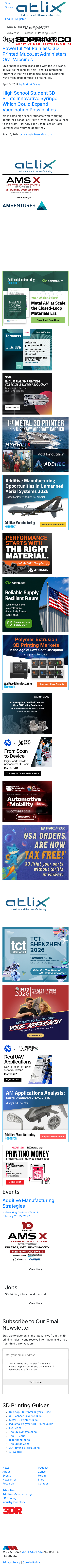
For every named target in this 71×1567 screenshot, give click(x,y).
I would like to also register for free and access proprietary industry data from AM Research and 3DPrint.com (30, 1366)
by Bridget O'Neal (30, 84)
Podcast (43, 1467)
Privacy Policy (11, 1562)
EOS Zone (15, 1427)
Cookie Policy (31, 1562)
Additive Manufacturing (17, 1494)
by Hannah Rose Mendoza (35, 134)
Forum (42, 1475)
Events (6, 1475)
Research (8, 1483)
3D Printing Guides (26, 1405)
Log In (9, 19)
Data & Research (17, 26)
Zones (42, 1471)
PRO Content (41, 26)
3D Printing (9, 1498)
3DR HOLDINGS (32, 1551)
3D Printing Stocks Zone (24, 1447)
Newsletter (9, 1479)
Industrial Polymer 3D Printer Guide (31, 1424)
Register (20, 19)
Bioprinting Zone (19, 1439)
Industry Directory (13, 1502)
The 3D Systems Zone (23, 1431)
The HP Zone (17, 1435)
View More (35, 1269)
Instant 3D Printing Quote (40, 33)
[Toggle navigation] (9, 41)
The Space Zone (19, 1443)
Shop (41, 1479)
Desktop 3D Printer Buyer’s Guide (30, 1412)
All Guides (15, 1451)
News (5, 1467)
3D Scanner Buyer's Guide (25, 1416)
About (6, 1471)
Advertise (13, 33)
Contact (43, 1483)
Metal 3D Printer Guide (23, 1420)
